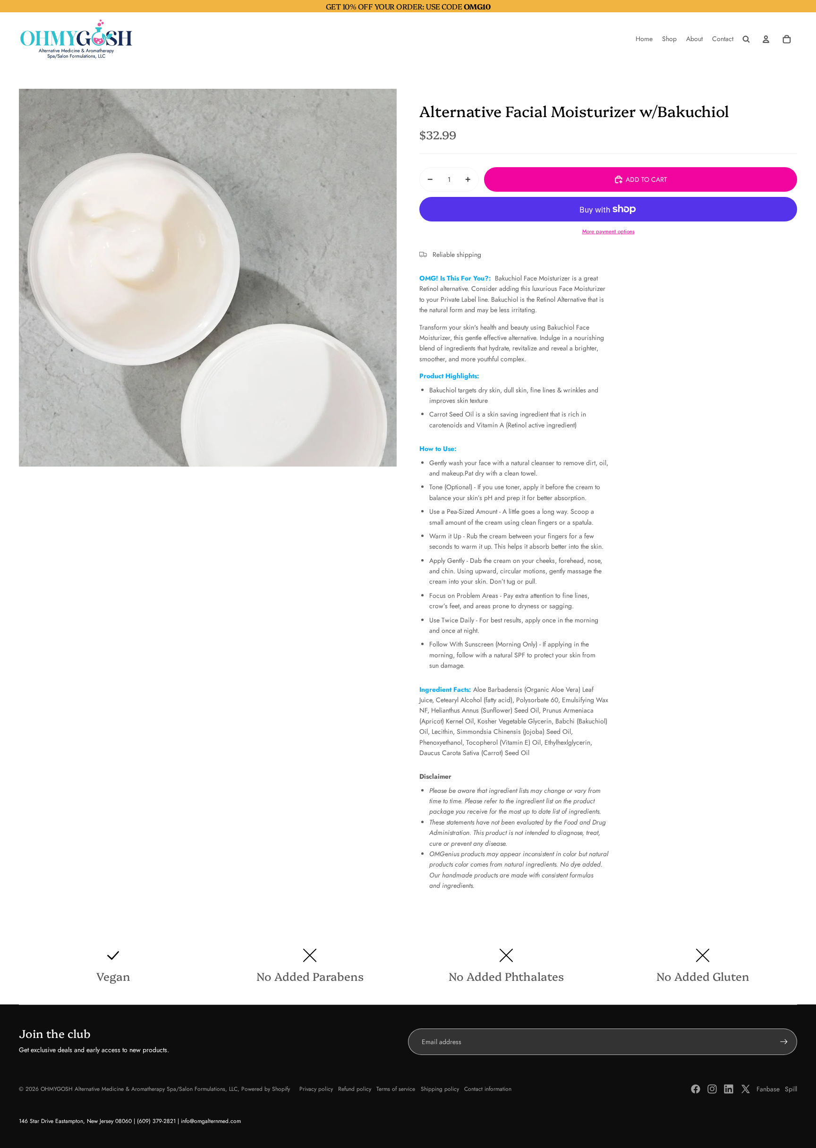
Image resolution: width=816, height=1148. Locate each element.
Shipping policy (440, 1089)
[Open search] (746, 39)
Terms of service (395, 1089)
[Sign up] (784, 1042)
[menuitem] (644, 39)
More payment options (608, 231)
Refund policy (354, 1089)
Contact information (487, 1089)
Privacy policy (316, 1089)
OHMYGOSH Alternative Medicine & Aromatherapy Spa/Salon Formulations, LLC (139, 1089)
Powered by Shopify (265, 1089)
